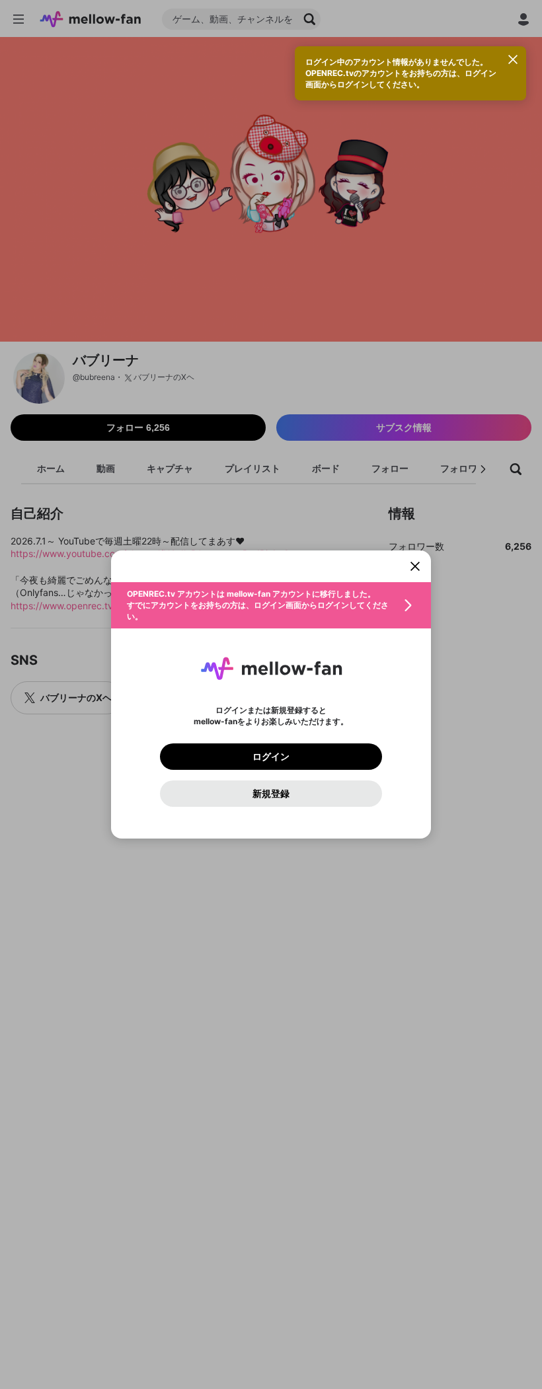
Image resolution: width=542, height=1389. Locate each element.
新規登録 (271, 793)
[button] (271, 605)
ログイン (271, 756)
